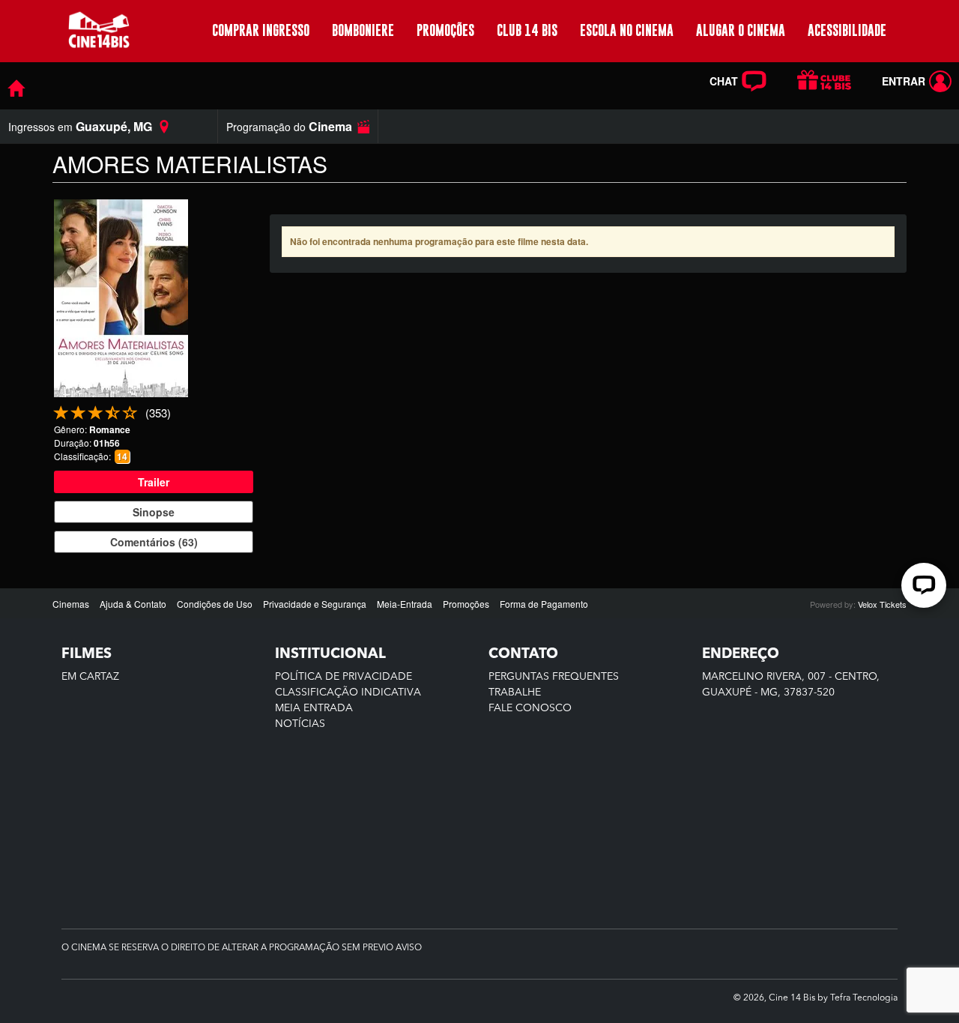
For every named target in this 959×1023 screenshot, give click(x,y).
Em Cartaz (90, 677)
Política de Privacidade (343, 677)
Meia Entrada (314, 708)
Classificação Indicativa (348, 692)
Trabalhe (514, 692)
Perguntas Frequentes (553, 677)
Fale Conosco (530, 708)
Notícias (300, 724)
